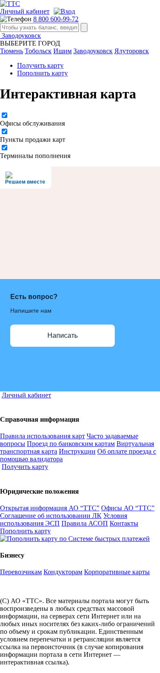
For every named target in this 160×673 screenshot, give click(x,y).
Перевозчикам (21, 571)
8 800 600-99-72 (56, 19)
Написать (62, 335)
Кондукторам (63, 571)
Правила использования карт (42, 436)
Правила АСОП (84, 523)
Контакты (124, 523)
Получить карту (40, 65)
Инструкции (77, 451)
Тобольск (38, 51)
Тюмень (11, 51)
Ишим (62, 51)
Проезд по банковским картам (71, 443)
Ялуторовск (131, 51)
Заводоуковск (20, 35)
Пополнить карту (42, 73)
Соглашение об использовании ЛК (51, 515)
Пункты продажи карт (32, 139)
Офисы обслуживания (32, 123)
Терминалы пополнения (35, 155)
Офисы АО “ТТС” (127, 508)
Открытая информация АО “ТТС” (49, 508)
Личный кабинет (24, 11)
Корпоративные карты (117, 571)
